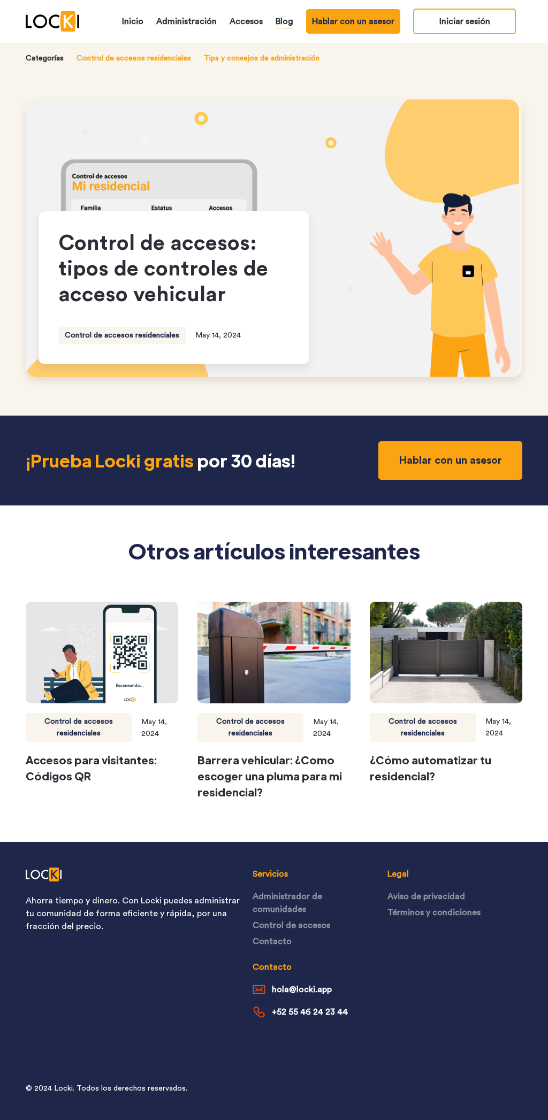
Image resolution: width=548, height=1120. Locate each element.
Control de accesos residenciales (134, 58)
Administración (186, 21)
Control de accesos (291, 925)
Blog (284, 21)
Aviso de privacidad (426, 896)
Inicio (132, 21)
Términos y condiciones (434, 912)
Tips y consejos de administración (261, 58)
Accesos (246, 21)
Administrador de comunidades (287, 903)
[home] (52, 21)
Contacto (272, 941)
